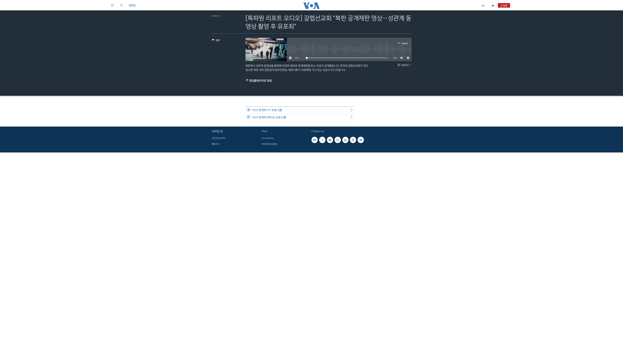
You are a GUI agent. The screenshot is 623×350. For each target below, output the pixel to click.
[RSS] (345, 140)
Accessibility (268, 138)
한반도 (132, 5)
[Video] (493, 5)
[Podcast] (353, 140)
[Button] (216, 41)
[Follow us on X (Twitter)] (322, 140)
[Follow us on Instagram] (338, 140)
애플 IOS (215, 144)
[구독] (361, 140)
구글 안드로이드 (219, 138)
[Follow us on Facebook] (315, 140)
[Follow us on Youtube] (330, 140)
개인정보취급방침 (269, 144)
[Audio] (483, 5)
